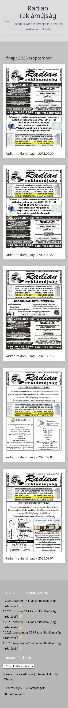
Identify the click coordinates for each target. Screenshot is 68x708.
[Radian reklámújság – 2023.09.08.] (34, 411)
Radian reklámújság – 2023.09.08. (29, 457)
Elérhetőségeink (14, 694)
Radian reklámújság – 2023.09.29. (29, 153)
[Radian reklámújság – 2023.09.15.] (34, 309)
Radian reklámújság (38, 12)
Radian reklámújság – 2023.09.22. (29, 255)
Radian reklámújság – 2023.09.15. (29, 356)
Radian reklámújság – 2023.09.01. (29, 558)
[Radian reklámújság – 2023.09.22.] (34, 208)
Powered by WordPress (18, 674)
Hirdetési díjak (12, 688)
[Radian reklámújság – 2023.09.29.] (34, 107)
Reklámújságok (35, 688)
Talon (50, 674)
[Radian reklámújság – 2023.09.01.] (34, 512)
